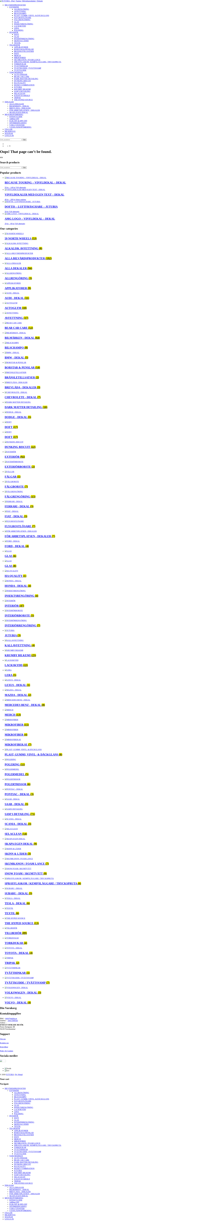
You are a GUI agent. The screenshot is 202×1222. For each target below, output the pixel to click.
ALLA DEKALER (16, 104)
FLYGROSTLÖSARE (22, 18)
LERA (16, 28)
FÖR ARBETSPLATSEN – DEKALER (24, 110)
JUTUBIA (18, 87)
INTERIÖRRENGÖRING (24, 39)
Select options (21, 200)
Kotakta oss (4, 1043)
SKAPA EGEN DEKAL (18, 112)
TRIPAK (17, 98)
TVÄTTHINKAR (21, 66)
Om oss (3, 1039)
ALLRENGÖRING (21, 9)
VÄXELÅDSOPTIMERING (20, 127)
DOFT (16, 34)
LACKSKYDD (20, 26)
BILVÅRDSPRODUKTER (15, 5)
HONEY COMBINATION (24, 85)
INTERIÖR (13, 32)
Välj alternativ (21, 187)
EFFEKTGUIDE (15, 117)
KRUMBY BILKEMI (22, 89)
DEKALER (9, 102)
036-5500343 (12, 1021)
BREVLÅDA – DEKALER (20, 108)
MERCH (17, 56)
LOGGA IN (9, 136)
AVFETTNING (20, 11)
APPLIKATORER (21, 47)
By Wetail (19, 1075)
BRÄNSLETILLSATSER (24, 51)
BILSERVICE (10, 131)
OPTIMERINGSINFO (18, 123)
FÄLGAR (8, 129)
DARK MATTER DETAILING (26, 79)
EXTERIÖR (14, 7)
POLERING (18, 30)
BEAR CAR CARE (21, 77)
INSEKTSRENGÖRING (23, 24)
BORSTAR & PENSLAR (24, 49)
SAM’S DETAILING (22, 91)
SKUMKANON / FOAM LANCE (27, 60)
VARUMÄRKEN (16, 72)
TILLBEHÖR (14, 45)
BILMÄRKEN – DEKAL (19, 106)
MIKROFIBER (20, 58)
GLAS (16, 22)
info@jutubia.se (11, 1018)
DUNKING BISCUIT (22, 81)
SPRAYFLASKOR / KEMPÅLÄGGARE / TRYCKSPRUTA (37, 62)
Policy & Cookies (6, 1051)
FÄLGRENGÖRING (22, 20)
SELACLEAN (19, 93)
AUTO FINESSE (20, 74)
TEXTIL (17, 43)
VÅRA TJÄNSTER (17, 125)
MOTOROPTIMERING (14, 114)
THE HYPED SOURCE (23, 100)
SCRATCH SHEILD (22, 96)
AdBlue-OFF (14, 119)
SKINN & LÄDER (21, 41)
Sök (24, 140)
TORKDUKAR (20, 64)
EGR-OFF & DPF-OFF (18, 121)
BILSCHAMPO (20, 13)
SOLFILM (9, 133)
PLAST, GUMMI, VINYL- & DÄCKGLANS (31, 15)
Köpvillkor (4, 1047)
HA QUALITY (20, 83)
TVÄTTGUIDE (20, 70)
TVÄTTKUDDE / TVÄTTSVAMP (27, 68)
